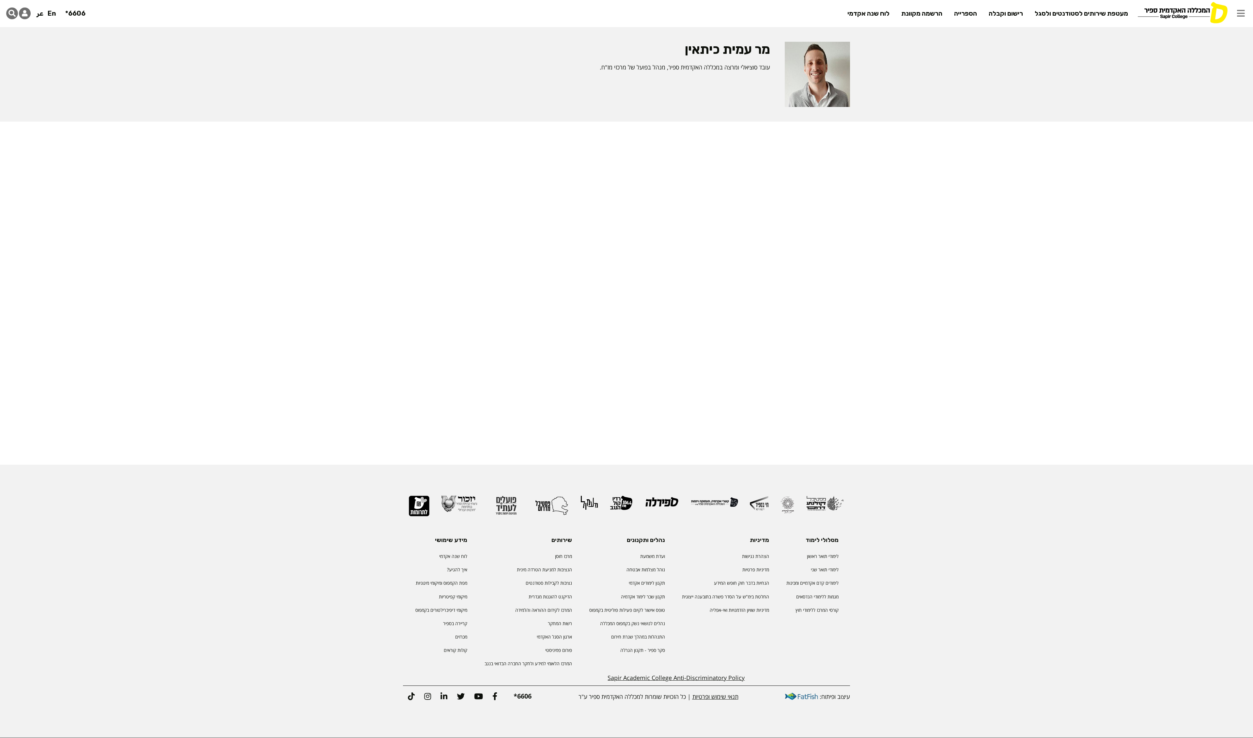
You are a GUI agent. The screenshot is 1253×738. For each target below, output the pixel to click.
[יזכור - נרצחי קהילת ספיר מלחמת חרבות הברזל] (459, 507)
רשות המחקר (560, 623)
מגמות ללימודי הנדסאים (817, 597)
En (52, 13)
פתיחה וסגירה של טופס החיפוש (12, 13)
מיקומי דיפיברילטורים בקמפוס (441, 610)
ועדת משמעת (652, 556)
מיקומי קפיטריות (453, 597)
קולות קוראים (455, 650)
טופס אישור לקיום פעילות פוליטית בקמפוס (627, 610)
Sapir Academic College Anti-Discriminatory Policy (676, 678)
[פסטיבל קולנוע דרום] (825, 506)
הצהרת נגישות (755, 556)
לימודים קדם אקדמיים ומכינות (812, 583)
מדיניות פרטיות (755, 569)
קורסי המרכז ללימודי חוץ (817, 610)
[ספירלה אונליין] (661, 505)
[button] (1241, 13)
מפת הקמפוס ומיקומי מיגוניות (440, 583)
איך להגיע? (457, 569)
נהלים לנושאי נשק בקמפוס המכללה (632, 623)
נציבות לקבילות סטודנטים (549, 583)
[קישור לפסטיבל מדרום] (552, 508)
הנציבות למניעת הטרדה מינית (544, 569)
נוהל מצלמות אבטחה (645, 569)
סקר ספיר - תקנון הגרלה (642, 650)
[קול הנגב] (621, 506)
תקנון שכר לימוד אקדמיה (643, 597)
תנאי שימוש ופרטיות (715, 696)
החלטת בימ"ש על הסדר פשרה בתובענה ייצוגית (725, 597)
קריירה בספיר (455, 623)
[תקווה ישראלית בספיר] (787, 508)
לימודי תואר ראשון (823, 556)
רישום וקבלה (1006, 13)
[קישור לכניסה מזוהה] (25, 13)
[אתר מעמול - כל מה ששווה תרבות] (589, 506)
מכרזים (461, 637)
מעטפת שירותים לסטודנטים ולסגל (1081, 13)
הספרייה (965, 13)
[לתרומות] (419, 509)
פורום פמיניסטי (558, 650)
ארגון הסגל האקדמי (554, 637)
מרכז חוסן (563, 556)
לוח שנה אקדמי (868, 13)
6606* (75, 13)
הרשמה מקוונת (921, 13)
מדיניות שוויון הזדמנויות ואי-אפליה (739, 610)
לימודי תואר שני (825, 569)
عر (40, 13)
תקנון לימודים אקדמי (647, 583)
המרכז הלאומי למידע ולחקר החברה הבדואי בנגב (528, 663)
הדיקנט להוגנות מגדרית (550, 597)
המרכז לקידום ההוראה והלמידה (543, 610)
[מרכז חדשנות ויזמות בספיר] (759, 506)
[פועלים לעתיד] (506, 508)
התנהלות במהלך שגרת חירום (638, 637)
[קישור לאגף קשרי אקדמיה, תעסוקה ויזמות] (714, 505)
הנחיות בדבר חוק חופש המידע (741, 583)
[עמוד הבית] (1183, 12)
